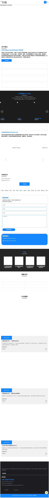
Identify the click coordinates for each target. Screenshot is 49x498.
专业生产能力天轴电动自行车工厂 (9, 445)
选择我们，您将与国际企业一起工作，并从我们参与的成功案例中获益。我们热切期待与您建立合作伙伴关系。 (24, 395)
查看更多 (4, 348)
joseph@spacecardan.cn (9, 481)
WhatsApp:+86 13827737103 (10, 240)
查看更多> (3, 119)
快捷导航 (4, 473)
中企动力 (25, 495)
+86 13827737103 (8, 479)
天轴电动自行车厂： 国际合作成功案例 (11, 393)
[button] (24, 4)
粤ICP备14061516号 (16, 495)
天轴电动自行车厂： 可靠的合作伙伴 (10, 340)
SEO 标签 (30, 495)
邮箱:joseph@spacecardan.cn (10, 238)
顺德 (28, 495)
